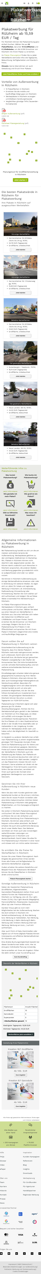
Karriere (3, 1186)
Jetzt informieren (10, 491)
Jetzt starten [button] (20, 180)
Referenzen (27, 1161)
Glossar (3, 1161)
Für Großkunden (29, 1182)
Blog (25, 1165)
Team (2, 1182)
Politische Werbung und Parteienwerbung (19, 1269)
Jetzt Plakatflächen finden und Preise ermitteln (20, 74)
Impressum (12, 1264)
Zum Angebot (20, 1075)
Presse (2, 1199)
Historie (3, 1191)
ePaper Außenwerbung (11, 114)
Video (2, 1165)
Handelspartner (29, 1191)
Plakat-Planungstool (12, 55)
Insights (26, 1169)
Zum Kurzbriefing (20, 957)
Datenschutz (26, 1264)
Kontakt (3, 1195)
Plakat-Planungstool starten (20, 878)
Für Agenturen (29, 1186)
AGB (19, 1264)
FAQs (2, 1157)
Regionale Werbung (31, 1195)
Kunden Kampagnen (31, 1157)
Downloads (27, 1173)
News (2, 1203)
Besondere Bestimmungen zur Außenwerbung (20, 1267)
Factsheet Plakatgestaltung (13, 123)
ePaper (3, 1169)
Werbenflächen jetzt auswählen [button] (20, 1034)
